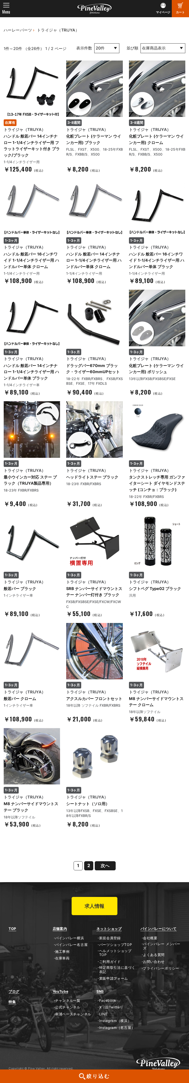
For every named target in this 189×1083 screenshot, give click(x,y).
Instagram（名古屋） (117, 1028)
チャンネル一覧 (67, 1001)
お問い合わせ (154, 962)
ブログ (14, 991)
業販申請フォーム (113, 978)
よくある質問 (154, 955)
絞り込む (98, 1076)
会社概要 (150, 938)
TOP (12, 929)
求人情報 (94, 906)
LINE (103, 1014)
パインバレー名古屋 (71, 945)
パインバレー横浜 (69, 938)
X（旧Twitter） (112, 1007)
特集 (12, 1002)
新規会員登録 (110, 938)
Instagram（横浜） (115, 1021)
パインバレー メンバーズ (161, 946)
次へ (105, 865)
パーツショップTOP (115, 945)
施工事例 (62, 952)
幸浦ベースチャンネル (73, 1014)
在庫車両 (62, 958)
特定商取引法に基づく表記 (117, 970)
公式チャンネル (67, 1007)
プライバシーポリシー (161, 968)
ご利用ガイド (110, 962)
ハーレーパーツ (18, 30)
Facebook (107, 1001)
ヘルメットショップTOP (115, 953)
